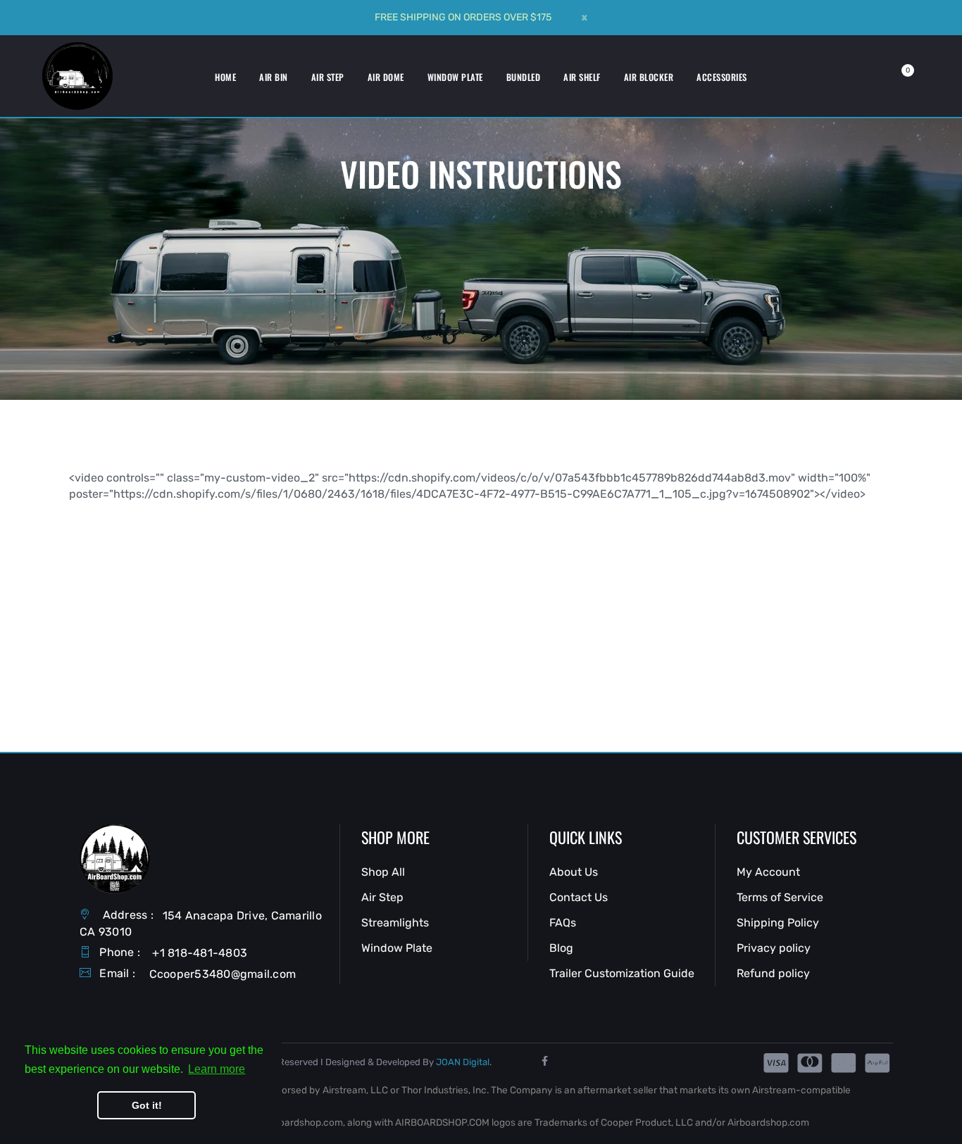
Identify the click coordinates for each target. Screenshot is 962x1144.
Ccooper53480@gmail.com (222, 974)
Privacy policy (774, 948)
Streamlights (395, 922)
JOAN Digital (462, 1062)
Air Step (382, 897)
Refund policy (773, 973)
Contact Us (578, 897)
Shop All (383, 872)
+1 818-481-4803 (199, 953)
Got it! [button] (147, 1105)
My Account (768, 872)
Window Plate (396, 948)
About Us (573, 872)
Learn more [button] (216, 1069)
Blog (561, 948)
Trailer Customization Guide (621, 973)
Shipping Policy (778, 922)
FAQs (562, 922)
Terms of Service (780, 897)
